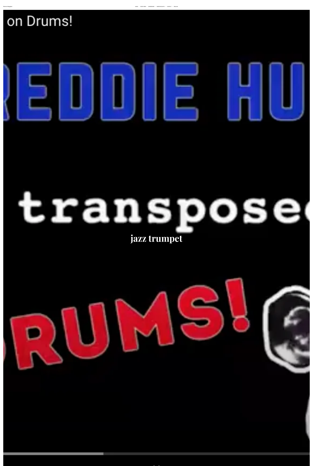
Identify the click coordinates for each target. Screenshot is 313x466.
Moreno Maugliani (7, 6)
